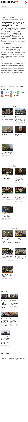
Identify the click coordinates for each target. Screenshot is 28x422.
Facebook (6, 92)
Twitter (14, 92)
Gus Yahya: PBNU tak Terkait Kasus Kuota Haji (14, 304)
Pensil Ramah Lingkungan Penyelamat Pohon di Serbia (7, 136)
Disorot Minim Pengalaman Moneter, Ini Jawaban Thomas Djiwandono (5, 323)
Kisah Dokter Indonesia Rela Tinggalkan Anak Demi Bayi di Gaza (6, 240)
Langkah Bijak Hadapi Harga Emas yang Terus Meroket (7, 118)
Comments (6, 95)
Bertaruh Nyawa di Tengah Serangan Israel (7, 258)
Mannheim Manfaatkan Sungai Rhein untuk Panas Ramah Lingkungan (20, 118)
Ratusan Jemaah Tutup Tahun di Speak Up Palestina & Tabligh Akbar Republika (20, 197)
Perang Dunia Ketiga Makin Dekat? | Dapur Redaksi (7, 177)
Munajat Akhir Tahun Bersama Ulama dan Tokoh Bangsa (7, 196)
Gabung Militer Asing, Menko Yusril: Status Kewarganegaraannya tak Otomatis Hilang (7, 341)
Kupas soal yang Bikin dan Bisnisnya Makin (20, 258)
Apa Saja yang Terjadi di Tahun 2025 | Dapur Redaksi (7, 215)
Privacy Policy (21, 358)
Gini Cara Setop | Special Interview (19, 136)
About (4, 358)
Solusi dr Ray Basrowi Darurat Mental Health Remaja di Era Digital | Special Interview (20, 178)
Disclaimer (12, 358)
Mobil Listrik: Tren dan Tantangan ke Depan (7, 275)
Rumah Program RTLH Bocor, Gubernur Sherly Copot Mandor (5, 305)
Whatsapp (22, 92)
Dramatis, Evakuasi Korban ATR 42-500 (7, 153)
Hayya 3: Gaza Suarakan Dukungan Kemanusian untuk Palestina (20, 240)
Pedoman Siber (14, 360)
